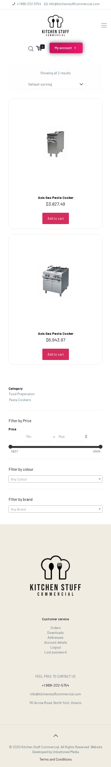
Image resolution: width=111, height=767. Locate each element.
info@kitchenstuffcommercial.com (74, 4)
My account (64, 48)
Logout (55, 647)
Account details (55, 642)
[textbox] (55, 479)
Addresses (55, 637)
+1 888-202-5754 (29, 4)
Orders (56, 628)
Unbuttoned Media (66, 752)
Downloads (55, 633)
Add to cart (55, 218)
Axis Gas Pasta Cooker (55, 198)
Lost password (55, 652)
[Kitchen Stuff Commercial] (55, 25)
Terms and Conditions (55, 759)
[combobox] (55, 479)
